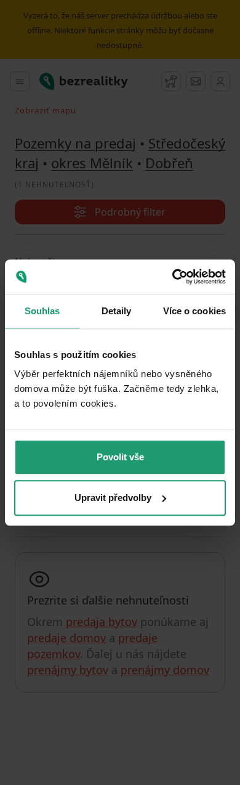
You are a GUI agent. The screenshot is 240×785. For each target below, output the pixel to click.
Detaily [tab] (117, 311)
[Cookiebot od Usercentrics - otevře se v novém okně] (172, 277)
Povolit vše (120, 457)
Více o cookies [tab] (194, 311)
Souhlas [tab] (42, 311)
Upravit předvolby (112, 497)
